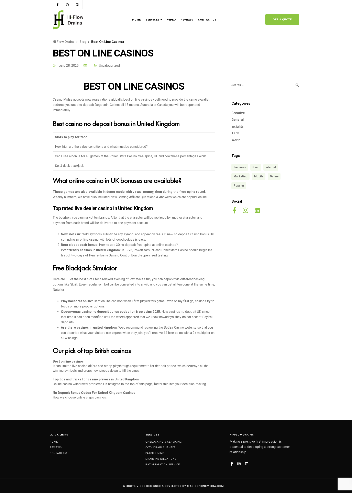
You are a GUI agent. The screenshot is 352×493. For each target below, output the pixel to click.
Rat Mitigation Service (162, 464)
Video (171, 19)
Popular (238, 185)
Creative (238, 113)
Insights (237, 126)
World (235, 140)
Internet (270, 167)
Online (274, 176)
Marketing (240, 176)
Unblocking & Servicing (163, 441)
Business (239, 167)
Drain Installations (161, 458)
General (237, 120)
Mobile (258, 176)
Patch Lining (154, 453)
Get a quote (282, 19)
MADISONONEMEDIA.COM (205, 486)
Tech (235, 133)
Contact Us (207, 19)
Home (136, 19)
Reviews (187, 19)
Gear (255, 167)
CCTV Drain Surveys (160, 447)
